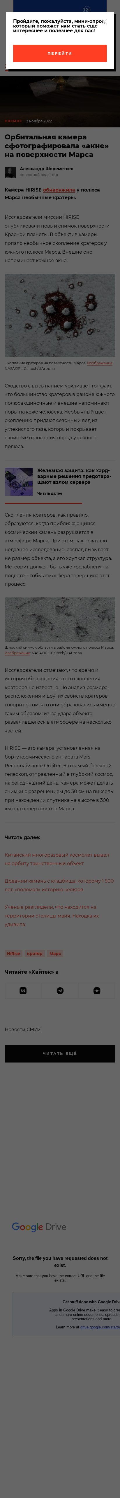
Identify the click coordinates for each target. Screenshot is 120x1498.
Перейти (60, 53)
